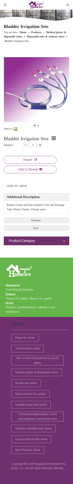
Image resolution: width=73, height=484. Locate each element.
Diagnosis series (25, 337)
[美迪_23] (20, 270)
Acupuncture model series (31, 439)
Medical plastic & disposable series (36, 372)
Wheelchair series (26, 383)
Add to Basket (28, 169)
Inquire (27, 159)
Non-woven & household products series (37, 360)
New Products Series (27, 449)
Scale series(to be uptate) (30, 393)
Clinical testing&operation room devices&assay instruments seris (37, 416)
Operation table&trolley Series (33, 428)
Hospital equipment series (31, 404)
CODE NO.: (13, 186)
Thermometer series (27, 348)
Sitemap (58, 468)
